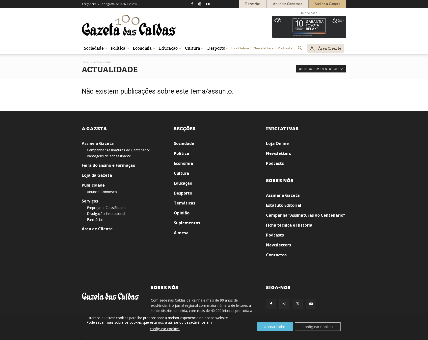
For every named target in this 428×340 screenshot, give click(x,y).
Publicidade (93, 185)
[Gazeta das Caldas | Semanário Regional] (129, 25)
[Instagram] (200, 4)
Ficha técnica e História (289, 225)
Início (85, 62)
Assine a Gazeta (98, 143)
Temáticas (184, 203)
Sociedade (184, 143)
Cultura (181, 173)
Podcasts (275, 163)
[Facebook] (192, 4)
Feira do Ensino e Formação (108, 165)
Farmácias (95, 219)
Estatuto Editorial (283, 205)
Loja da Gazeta (97, 175)
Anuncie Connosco (102, 191)
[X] (298, 304)
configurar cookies (165, 328)
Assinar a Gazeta (283, 195)
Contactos (276, 255)
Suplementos (187, 223)
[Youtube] (208, 4)
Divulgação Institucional (106, 213)
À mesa (181, 233)
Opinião (181, 213)
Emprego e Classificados (106, 207)
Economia (183, 163)
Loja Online (277, 143)
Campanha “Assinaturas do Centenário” (118, 150)
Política (181, 153)
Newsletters (278, 153)
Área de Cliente (97, 229)
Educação (183, 183)
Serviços (90, 201)
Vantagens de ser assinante (109, 156)
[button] (300, 48)
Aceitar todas (275, 326)
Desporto (183, 193)
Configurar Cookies (317, 326)
